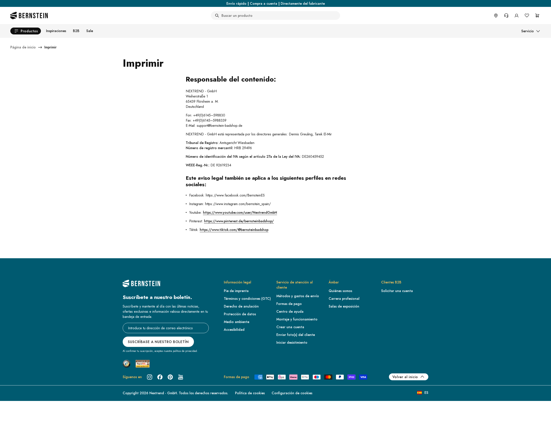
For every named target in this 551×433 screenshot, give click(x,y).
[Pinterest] (170, 377)
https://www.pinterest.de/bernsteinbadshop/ (239, 221)
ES (426, 392)
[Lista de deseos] (526, 15)
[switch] (14, 424)
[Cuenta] (516, 15)
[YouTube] (180, 377)
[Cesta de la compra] (537, 15)
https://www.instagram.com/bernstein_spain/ (238, 203)
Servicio (527, 31)
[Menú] (21, 394)
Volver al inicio (405, 376)
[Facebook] (160, 377)
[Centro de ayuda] (506, 15)
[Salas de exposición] (495, 15)
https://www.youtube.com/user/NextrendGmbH (240, 212)
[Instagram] (149, 377)
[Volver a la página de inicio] (29, 15)
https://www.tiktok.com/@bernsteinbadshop (234, 229)
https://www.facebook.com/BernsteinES (235, 195)
